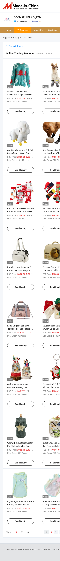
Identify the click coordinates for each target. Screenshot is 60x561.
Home (8, 30)
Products (24, 30)
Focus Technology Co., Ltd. (37, 549)
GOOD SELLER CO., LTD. (27, 17)
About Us (38, 30)
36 (22, 532)
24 (16, 532)
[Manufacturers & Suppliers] (21, 5)
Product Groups (15, 46)
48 (28, 532)
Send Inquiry (21, 111)
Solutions (52, 30)
